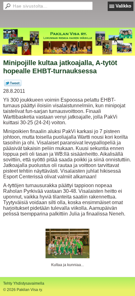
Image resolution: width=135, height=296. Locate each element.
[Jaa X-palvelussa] (12, 85)
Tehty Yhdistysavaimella (23, 283)
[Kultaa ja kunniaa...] (67, 243)
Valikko (123, 5)
